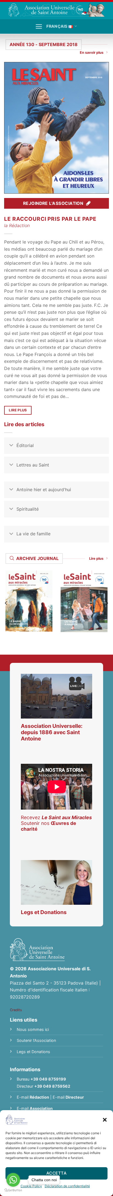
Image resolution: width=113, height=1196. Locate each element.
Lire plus (96, 558)
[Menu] (39, 26)
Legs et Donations (33, 1051)
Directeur (75, 1097)
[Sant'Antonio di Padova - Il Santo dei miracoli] (56, 9)
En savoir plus (91, 52)
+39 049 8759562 (52, 1086)
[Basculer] (11, 446)
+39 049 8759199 (48, 1079)
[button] (105, 1120)
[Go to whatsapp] (13, 1180)
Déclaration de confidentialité (67, 1186)
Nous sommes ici (33, 1029)
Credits (16, 1010)
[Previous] (6, 603)
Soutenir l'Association (36, 1040)
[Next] (106, 603)
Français (56, 26)
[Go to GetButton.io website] (13, 1190)
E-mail (33, 1097)
